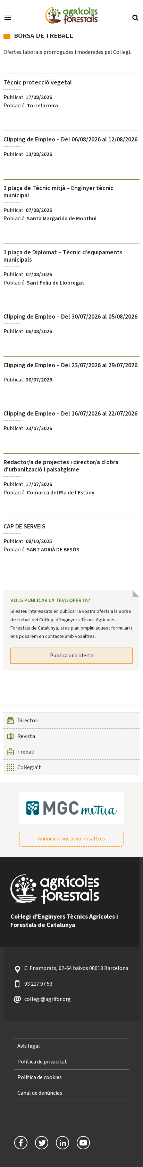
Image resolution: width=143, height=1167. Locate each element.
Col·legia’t (29, 767)
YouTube (83, 1143)
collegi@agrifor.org (47, 999)
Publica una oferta (71, 655)
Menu (7, 17)
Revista (26, 736)
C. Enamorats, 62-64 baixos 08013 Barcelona (76, 968)
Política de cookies (39, 1077)
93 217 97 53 (38, 984)
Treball (26, 752)
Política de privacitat (42, 1062)
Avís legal (28, 1046)
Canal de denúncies (39, 1093)
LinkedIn (62, 1143)
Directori (28, 720)
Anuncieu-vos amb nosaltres (71, 839)
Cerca (135, 17)
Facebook (21, 1143)
